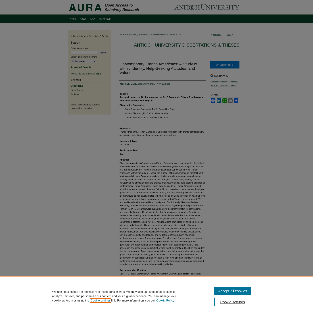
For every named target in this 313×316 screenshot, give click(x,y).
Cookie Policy (165, 300)
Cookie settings (100, 300)
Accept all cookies (232, 291)
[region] (156, 296)
